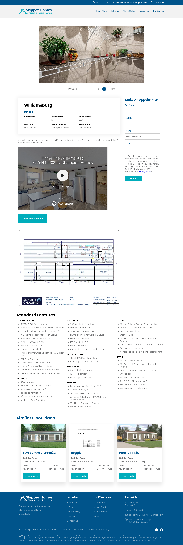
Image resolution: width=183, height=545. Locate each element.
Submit (133, 178)
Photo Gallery (129, 11)
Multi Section (100, 511)
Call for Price (85, 127)
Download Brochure (33, 218)
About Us (144, 11)
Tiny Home (99, 502)
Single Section (101, 507)
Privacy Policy (144, 171)
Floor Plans (101, 11)
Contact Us (158, 11)
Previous (72, 89)
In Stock (115, 11)
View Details (31, 476)
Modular (98, 516)
